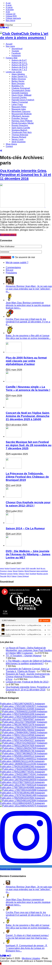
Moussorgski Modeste (22, 114)
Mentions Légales (31, 958)
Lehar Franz (17, 104)
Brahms (21, 571)
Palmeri (14, 576)
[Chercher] (2, 24)
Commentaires (13, 267)
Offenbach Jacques (20, 116)
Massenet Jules (19, 109)
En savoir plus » (8, 235)
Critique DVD (11, 16)
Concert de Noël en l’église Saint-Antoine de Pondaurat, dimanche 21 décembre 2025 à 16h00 (28, 416)
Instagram (16, 55)
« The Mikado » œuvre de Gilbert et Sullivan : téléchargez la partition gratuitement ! (29, 662)
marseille (33, 568)
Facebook (16, 53)
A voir (8, 3)
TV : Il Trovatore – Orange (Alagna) (23, 655)
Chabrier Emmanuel (21, 88)
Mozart (15, 571)
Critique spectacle (13, 18)
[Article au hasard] (1, 150)
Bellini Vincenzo (19, 79)
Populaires (11, 272)
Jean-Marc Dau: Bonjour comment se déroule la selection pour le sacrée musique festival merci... (28, 305)
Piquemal (3, 573)
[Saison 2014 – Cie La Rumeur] (10, 523)
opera (2, 568)
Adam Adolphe (18, 74)
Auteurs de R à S (19, 67)
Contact (9, 146)
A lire (8, 12)
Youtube (15, 51)
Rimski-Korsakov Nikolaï (23, 123)
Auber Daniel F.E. (19, 76)
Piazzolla (3, 576)
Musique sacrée (42, 573)
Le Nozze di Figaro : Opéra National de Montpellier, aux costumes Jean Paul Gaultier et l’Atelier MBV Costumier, (29, 650)
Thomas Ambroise (20, 134)
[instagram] (8, 27)
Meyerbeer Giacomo (21, 111)
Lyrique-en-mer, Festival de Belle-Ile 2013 (27, 682)
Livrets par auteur (14, 72)
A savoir (9, 7)
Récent (9, 270)
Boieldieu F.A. (18, 86)
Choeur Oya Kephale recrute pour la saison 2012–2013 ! (28, 504)
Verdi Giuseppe (19, 141)
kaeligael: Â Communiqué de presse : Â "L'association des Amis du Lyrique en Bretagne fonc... (27, 948)
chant (23, 568)
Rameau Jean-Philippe (22, 120)
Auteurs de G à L (19, 62)
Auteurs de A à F (19, 60)
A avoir (9, 5)
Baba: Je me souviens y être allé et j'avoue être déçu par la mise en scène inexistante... (28, 336)
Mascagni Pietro (19, 107)
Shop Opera (11, 144)
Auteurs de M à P (19, 65)
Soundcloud (17, 48)
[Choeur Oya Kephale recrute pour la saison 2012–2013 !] (14, 496)
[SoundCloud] (6, 27)
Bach (27, 573)
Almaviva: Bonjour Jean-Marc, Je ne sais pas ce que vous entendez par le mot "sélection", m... (29, 289)
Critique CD (10, 14)
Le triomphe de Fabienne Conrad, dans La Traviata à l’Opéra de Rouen (27, 670)
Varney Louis (17, 139)
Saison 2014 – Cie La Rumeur (25, 528)
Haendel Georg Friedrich (23, 100)
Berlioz (15, 573)
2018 (27, 568)
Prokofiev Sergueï (20, 118)
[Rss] (1, 27)
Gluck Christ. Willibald (21, 95)
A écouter (10, 9)
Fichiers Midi (11, 58)
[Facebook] (2, 27)
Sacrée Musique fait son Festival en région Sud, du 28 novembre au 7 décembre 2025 (28, 445)
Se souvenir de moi (25, 257)
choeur (9, 571)
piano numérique (42, 571)
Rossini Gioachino (20, 125)
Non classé (10, 20)
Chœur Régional (23, 576)
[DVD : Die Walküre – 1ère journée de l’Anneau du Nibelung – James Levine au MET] (14, 545)
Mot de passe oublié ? (17, 262)
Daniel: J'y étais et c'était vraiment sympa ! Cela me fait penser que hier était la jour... (27, 936)
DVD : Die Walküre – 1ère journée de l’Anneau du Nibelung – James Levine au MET (28, 554)
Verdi (38, 568)
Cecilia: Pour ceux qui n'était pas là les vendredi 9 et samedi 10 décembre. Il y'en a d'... (28, 322)
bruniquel (33, 573)
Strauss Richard (19, 137)
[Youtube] (4, 27)
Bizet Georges (18, 83)
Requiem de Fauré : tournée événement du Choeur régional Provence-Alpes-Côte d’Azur (28, 676)
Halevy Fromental (20, 102)
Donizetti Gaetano (20, 93)
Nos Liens (10, 46)
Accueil (9, 44)
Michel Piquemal (30, 571)
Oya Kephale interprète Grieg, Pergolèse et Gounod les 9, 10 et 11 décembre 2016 (25, 174)
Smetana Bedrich (19, 130)
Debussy (22, 573)
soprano (10, 573)
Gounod (13, 568)
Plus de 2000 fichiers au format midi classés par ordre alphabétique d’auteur (26, 361)
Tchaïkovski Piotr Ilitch (22, 132)
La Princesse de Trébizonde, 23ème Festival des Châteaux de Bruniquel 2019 (27, 476)
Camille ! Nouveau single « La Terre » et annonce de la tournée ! (28, 388)
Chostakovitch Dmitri (21, 90)
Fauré (18, 568)
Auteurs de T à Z (19, 69)
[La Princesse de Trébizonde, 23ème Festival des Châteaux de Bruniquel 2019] (14, 468)
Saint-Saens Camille (21, 127)
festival (7, 568)
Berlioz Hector (18, 81)
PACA (9, 576)
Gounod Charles (19, 97)
